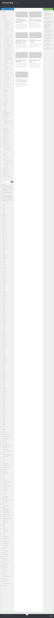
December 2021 (5, 255)
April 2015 (4, 369)
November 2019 (5, 277)
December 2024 (5, 233)
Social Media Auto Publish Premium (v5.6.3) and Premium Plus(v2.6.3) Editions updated (48, 35)
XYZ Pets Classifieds (5, 114)
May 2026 (4, 211)
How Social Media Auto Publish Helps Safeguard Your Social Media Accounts (47, 14)
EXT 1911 (5, 94)
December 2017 (5, 317)
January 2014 (4, 389)
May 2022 (4, 251)
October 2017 (4, 320)
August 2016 (4, 346)
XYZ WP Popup (5, 177)
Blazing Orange (6, 90)
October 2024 (4, 237)
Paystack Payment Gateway (7, 57)
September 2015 (5, 360)
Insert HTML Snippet (5, 489)
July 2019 (4, 284)
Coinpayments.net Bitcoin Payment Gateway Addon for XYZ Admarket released (21, 21)
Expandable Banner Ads (7, 42)
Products (4, 126)
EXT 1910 (5, 92)
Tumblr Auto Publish (5, 554)
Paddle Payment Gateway (7, 54)
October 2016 (4, 342)
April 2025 (4, 228)
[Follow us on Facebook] (11, 9)
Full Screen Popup (5, 483)
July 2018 (4, 304)
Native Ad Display (6, 52)
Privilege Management (7, 162)
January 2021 (4, 266)
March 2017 (4, 333)
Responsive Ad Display (7, 67)
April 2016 (4, 353)
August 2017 (4, 324)
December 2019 (5, 275)
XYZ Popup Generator (6, 116)
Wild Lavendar (6, 99)
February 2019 (4, 291)
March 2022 (4, 253)
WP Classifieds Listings (6, 170)
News (3, 13)
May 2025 (4, 226)
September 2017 (5, 322)
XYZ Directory (4, 574)
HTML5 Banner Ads (6, 48)
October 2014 (4, 375)
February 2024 (4, 246)
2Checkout (5, 19)
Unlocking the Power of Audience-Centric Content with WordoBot (48, 18)
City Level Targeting (6, 26)
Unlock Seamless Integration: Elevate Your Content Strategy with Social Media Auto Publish (7, 200)
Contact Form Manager (6, 129)
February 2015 (4, 373)
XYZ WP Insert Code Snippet (6, 583)
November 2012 (5, 411)
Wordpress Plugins (5, 128)
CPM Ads (5, 33)
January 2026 (4, 217)
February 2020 (4, 271)
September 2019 (5, 280)
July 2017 (4, 326)
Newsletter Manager (5, 505)
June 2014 (4, 380)
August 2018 (4, 302)
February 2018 (4, 313)
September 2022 (5, 248)
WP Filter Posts (5, 172)
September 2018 (5, 300)
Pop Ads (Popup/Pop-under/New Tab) (7, 518)
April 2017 (4, 331)
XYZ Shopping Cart (31, 39)
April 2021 (4, 262)
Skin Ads (4, 534)
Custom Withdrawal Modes (7, 35)
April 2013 (4, 404)
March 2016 (4, 355)
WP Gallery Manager (5, 174)
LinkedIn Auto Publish (6, 142)
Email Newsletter (6, 40)
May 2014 (4, 382)
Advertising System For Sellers (8, 120)
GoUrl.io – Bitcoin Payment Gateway (7, 485)
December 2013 (5, 391)
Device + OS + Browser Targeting (8, 37)
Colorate (5, 106)
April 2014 (4, 384)
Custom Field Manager (6, 131)
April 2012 (4, 424)
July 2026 (4, 208)
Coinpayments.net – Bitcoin (7, 28)
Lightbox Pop (5, 140)
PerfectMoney (31, 18)
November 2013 (5, 393)
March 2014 (4, 386)
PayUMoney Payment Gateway (8, 59)
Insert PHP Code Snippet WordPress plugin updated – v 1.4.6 (48, 48)
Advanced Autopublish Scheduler (7, 434)
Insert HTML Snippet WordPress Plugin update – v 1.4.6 (47, 41)
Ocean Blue (5, 97)
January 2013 (4, 409)
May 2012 (4, 422)
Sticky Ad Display (6, 76)
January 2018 (4, 315)
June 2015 (4, 366)
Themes (5, 89)
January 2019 (4, 293)
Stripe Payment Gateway (7, 78)
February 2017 (4, 335)
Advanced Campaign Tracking (8, 146)
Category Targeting (6, 24)
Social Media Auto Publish (18, 39)
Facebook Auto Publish (6, 133)
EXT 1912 (4, 478)
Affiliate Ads (5, 21)
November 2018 (5, 297)
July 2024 (4, 242)
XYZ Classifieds (4, 572)
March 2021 (4, 264)
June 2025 (4, 224)
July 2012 (4, 418)
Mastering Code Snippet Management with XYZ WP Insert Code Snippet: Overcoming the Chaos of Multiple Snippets (7, 196)
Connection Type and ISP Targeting (7, 454)
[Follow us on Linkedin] (12, 9)
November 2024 (5, 235)
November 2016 (5, 340)
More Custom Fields (6, 150)
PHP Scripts (4, 15)
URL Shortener (6, 164)
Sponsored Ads (6, 74)
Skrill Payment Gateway (5, 536)
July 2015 (4, 364)
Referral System (6, 65)
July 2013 (4, 400)
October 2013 (4, 395)
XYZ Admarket (5, 16)
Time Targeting (6, 85)
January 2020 (4, 273)
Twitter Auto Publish (5, 168)
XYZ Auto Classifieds (18, 78)
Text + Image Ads (6, 81)
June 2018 (4, 306)
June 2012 (4, 420)
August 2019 (4, 282)
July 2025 (4, 222)
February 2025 (4, 231)
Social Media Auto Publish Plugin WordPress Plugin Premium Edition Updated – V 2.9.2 (21, 42)
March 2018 (4, 311)
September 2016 (5, 344)
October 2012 (4, 413)
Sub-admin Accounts (5, 545)
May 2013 (4, 402)
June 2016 (4, 349)
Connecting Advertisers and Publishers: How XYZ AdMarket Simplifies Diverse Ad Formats (7, 193)
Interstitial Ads (6, 50)
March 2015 (4, 371)
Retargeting (5, 69)
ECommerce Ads (5, 469)
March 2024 (4, 244)
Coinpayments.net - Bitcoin (19, 18)
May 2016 (4, 351)
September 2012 (5, 415)
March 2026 (4, 213)
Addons (5, 119)
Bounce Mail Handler (7, 148)
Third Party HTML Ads (7, 83)
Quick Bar (4, 154)
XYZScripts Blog (7, 3)
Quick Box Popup (5, 156)
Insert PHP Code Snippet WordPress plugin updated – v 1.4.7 (48, 45)
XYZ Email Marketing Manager (7, 112)
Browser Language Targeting (6, 445)
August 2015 (4, 362)
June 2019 (4, 286)
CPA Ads (4, 458)
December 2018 (5, 295)
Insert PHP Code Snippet (6, 138)
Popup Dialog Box (5, 152)
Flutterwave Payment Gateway (8, 44)
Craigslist (5, 108)
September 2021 (5, 257)
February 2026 (4, 215)
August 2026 (4, 206)
